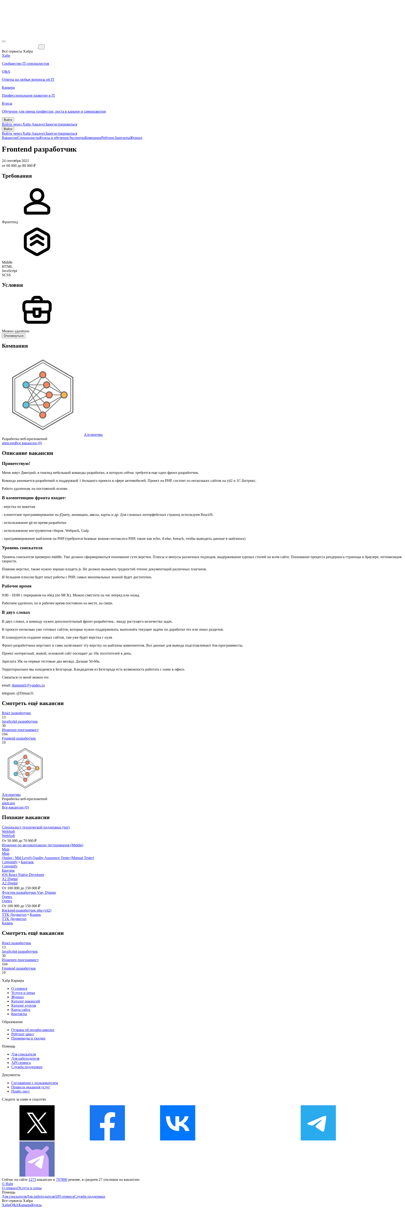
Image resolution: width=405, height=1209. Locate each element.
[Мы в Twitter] (37, 1139)
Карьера (25, 1205)
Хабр (6, 1205)
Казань (35, 915)
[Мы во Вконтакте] (177, 1139)
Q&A (14, 1205)
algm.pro (8, 443)
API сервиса (21, 1063)
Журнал (136, 138)
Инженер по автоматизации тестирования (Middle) (42, 845)
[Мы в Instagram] (248, 1139)
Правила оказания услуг (30, 1087)
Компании (93, 138)
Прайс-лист (20, 1091)
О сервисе (19, 988)
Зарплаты (122, 138)
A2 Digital (10, 879)
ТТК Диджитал (14, 915)
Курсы (36, 1205)
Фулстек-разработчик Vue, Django (29, 892)
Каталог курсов (23, 1005)
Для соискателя (23, 1054)
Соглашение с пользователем (34, 1083)
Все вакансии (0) (28, 443)
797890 (61, 1180)
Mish (5, 849)
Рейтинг (108, 138)
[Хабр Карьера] (20, 47)
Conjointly (10, 862)
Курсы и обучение (54, 138)
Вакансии (10, 138)
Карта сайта (20, 1010)
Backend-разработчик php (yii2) (26, 910)
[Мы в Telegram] (318, 1139)
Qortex (7, 897)
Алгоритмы (93, 435)
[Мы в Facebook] (107, 1139)
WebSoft (8, 831)
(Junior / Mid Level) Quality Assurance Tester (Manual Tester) (48, 858)
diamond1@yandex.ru (28, 685)
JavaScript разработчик (20, 721)
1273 (32, 1180)
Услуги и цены (23, 993)
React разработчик (16, 713)
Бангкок (27, 862)
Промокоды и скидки (28, 1038)
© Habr (7, 1184)
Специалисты (29, 138)
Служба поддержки (26, 1067)
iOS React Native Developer (23, 875)
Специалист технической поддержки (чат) (36, 827)
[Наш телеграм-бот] (37, 1175)
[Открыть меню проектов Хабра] (4, 41)
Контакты (19, 1014)
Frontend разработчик (19, 738)
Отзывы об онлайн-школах (32, 1030)
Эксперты (77, 138)
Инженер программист (20, 730)
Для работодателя (25, 1058)
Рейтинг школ (22, 1034)
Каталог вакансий (25, 1001)
